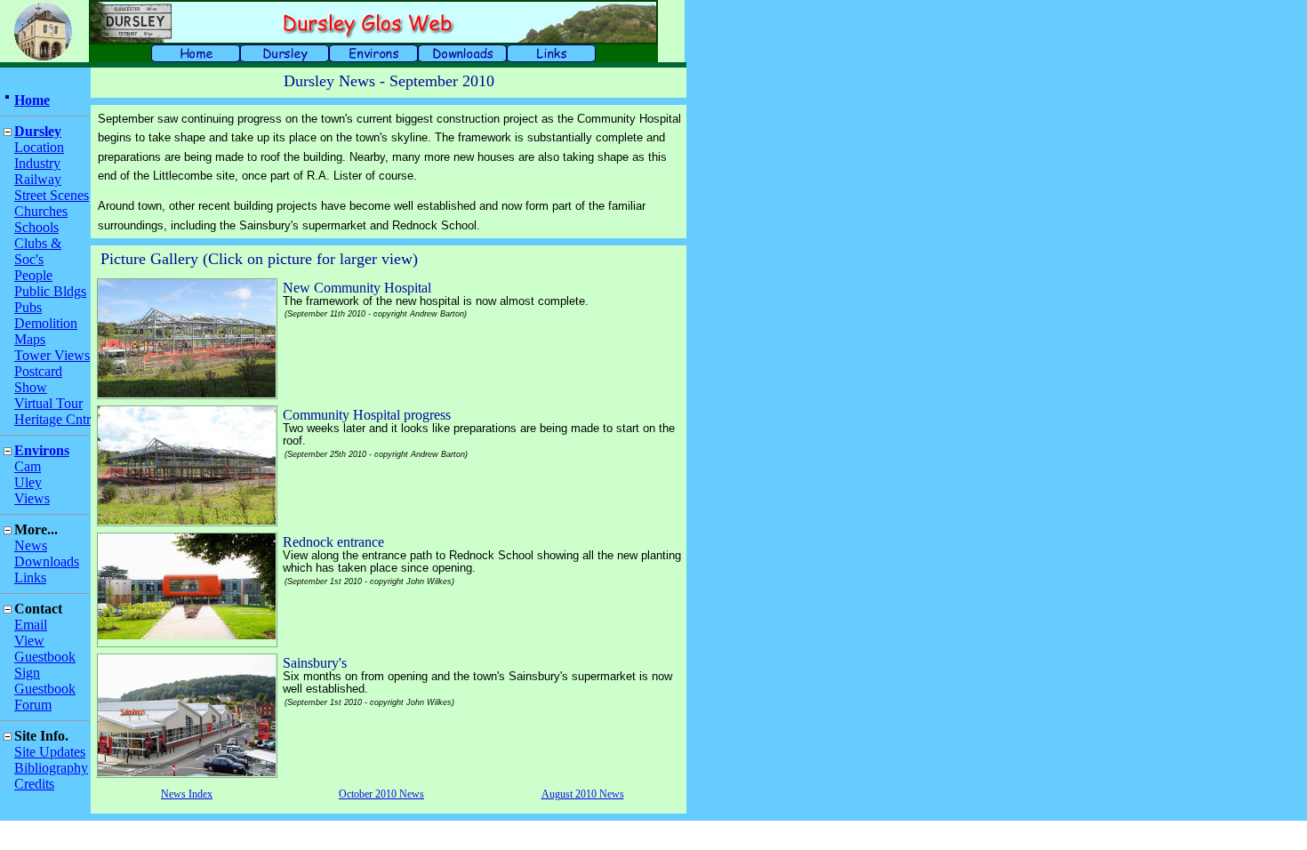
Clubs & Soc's (37, 251)
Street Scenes (51, 195)
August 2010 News (582, 794)
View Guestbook (45, 648)
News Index (186, 794)
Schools (36, 227)
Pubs (28, 307)
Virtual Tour (48, 403)
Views (32, 498)
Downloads (46, 561)
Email (30, 624)
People (33, 275)
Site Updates (49, 751)
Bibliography (51, 767)
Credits (34, 783)
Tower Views (52, 355)
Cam (27, 466)
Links (30, 577)
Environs (41, 450)
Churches (41, 211)
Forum (33, 704)
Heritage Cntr (52, 419)
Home (32, 100)
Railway (37, 179)
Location (39, 147)
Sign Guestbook (45, 680)
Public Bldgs (50, 291)
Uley (28, 482)
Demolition (45, 323)
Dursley (37, 131)
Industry (37, 163)
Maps (29, 339)
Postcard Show (38, 379)
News (30, 545)
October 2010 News (381, 794)
